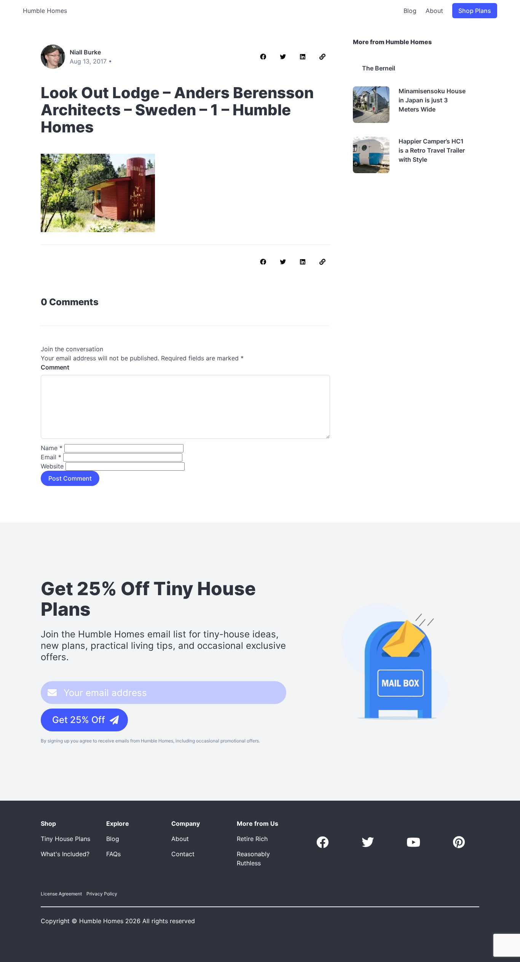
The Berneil (378, 68)
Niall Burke (85, 52)
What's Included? (65, 854)
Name (51, 448)
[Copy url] (322, 56)
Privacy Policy (101, 894)
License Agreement (61, 894)
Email (51, 457)
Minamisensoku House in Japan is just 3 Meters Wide (432, 100)
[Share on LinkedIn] (302, 56)
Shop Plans (474, 10)
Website (52, 466)
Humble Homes (45, 10)
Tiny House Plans (65, 839)
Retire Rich (252, 839)
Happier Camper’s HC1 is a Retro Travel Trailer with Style (432, 150)
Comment (55, 367)
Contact (183, 854)
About (434, 10)
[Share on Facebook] (263, 56)
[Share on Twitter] (282, 56)
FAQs (113, 854)
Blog (410, 10)
